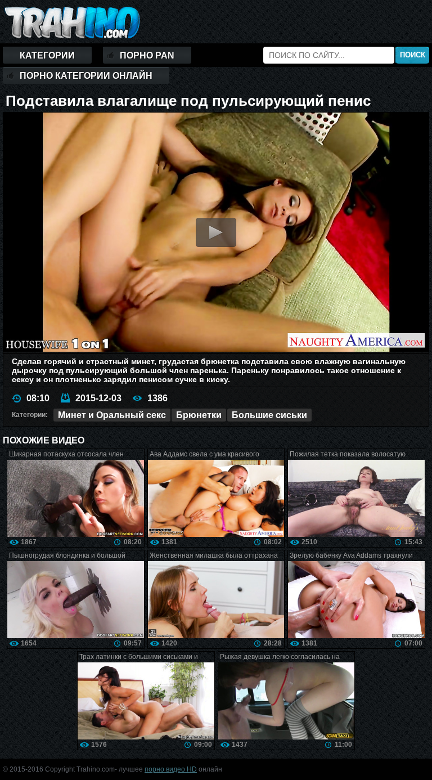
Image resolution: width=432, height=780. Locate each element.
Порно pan (147, 55)
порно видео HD (171, 769)
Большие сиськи (269, 415)
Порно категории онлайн (86, 75)
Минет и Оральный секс (112, 415)
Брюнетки (199, 415)
